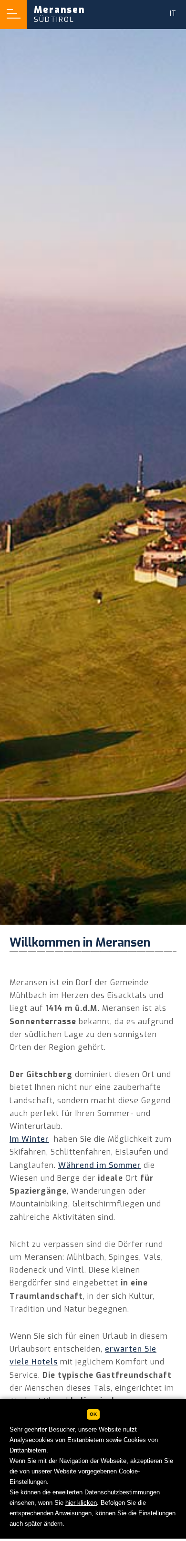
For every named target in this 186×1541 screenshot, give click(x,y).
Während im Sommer (99, 1165)
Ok (93, 1414)
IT (173, 13)
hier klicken (81, 1502)
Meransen (59, 14)
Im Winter (29, 1139)
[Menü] (13, 14)
